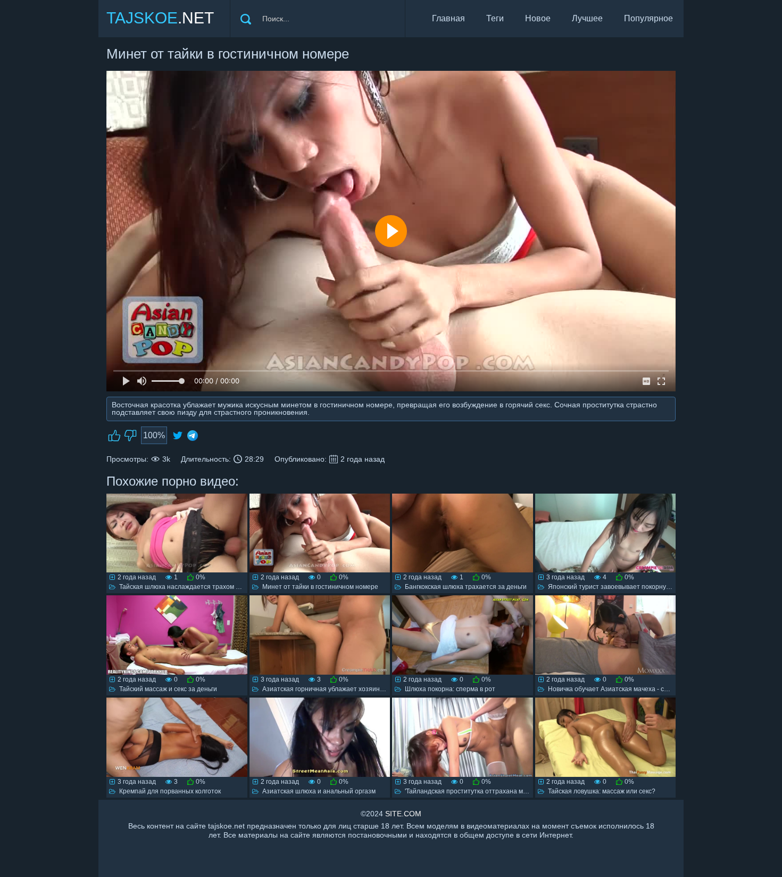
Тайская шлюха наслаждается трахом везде (186, 587)
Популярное (648, 18)
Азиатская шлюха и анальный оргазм (319, 791)
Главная (448, 18)
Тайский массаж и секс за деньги (168, 689)
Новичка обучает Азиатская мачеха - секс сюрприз (624, 689)
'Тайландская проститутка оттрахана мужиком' (475, 791)
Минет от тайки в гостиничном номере (320, 587)
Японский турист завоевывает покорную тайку (618, 587)
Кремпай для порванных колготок (170, 791)
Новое (538, 18)
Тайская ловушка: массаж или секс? (601, 791)
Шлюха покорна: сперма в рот (450, 689)
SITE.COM (403, 813)
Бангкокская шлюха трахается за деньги (466, 587)
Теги (495, 18)
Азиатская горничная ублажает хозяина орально (336, 689)
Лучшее (587, 18)
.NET (160, 18)
